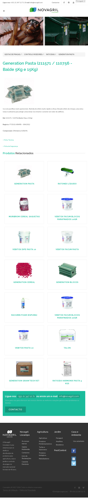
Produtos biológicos (42, 454)
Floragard (59, 438)
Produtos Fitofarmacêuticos (45, 442)
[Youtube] (73, 2)
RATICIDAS (50, 54)
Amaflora (59, 441)
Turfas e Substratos (43, 448)
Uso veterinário (78, 441)
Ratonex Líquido (67, 184)
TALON (67, 348)
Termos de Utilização (10, 490)
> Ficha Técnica (8, 140)
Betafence (60, 445)
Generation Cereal (24, 282)
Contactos (55, 2)
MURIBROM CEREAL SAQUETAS (24, 216)
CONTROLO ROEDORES (33, 54)
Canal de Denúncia (25, 463)
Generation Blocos (67, 282)
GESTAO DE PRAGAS (12, 54)
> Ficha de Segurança (10, 146)
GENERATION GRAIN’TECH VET (24, 381)
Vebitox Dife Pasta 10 (24, 249)
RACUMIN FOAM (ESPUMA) (24, 315)
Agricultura (43, 438)
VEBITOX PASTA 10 (24, 348)
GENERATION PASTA (66, 54)
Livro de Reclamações (26, 457)
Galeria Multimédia (26, 448)
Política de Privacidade (28, 490)
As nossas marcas (25, 442)
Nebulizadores (44, 459)
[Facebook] (64, 2)
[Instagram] (68, 2)
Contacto (15, 409)
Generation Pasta (24, 184)
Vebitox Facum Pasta (67, 249)
